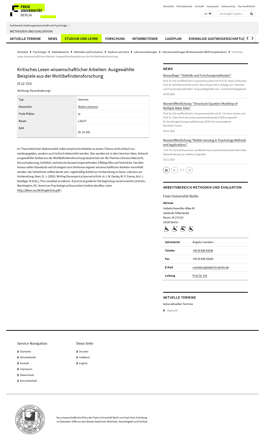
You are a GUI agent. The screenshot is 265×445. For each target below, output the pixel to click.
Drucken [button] (83, 351)
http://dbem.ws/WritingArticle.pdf (38, 190)
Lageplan (173, 38)
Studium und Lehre (81, 38)
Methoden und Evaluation (31, 31)
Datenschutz (228, 6)
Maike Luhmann (88, 107)
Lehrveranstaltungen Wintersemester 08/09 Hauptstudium (194, 52)
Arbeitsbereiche (60, 52)
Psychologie (40, 52)
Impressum (213, 6)
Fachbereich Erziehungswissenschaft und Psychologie (39, 25)
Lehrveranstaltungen (145, 52)
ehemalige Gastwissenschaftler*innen (223, 38)
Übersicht (172, 310)
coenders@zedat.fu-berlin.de (211, 267)
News (52, 38)
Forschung (115, 38)
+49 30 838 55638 (203, 250)
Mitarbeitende (184, 6)
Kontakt (199, 6)
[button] (208, 13)
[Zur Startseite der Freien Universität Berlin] (36, 11)
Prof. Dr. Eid (200, 276)
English (83, 363)
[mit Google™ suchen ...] (251, 14)
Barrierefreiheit (246, 6)
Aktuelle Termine (25, 38)
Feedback (84, 357)
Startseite (168, 6)
